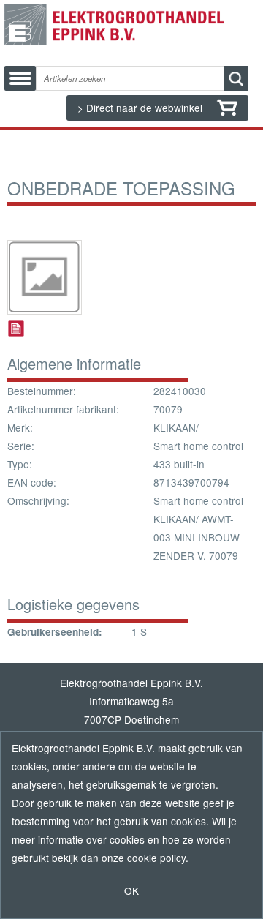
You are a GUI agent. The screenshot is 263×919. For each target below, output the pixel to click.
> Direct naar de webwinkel (141, 107)
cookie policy (156, 857)
